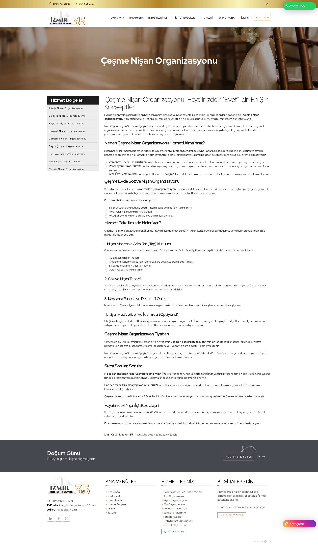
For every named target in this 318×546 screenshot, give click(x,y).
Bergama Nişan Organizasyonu (67, 138)
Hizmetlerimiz (157, 17)
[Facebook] (58, 518)
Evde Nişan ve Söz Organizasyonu (183, 492)
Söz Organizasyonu (174, 504)
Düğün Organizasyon (175, 508)
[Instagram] (66, 518)
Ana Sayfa (117, 17)
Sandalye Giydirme (174, 512)
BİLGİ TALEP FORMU (233, 515)
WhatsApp (296, 6)
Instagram (296, 524)
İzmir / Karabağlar (61, 3)
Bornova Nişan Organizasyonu (67, 153)
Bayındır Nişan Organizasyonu (67, 123)
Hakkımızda (136, 17)
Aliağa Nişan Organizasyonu (66, 108)
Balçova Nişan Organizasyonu (67, 115)
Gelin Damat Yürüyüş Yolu (178, 521)
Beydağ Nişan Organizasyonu (66, 146)
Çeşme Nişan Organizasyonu (66, 169)
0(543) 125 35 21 (63, 501)
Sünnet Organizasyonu (176, 525)
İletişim (246, 17)
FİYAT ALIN (262, 17)
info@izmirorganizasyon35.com (77, 505)
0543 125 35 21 (86, 3)
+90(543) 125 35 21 (239, 457)
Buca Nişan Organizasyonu (65, 161)
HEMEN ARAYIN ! (175, 531)
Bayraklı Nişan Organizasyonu (67, 131)
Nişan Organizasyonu (175, 500)
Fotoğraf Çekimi (172, 517)
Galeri (208, 17)
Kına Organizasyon (174, 496)
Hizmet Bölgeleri (185, 17)
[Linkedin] (50, 518)
